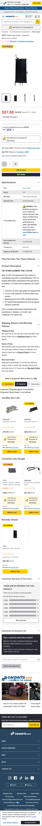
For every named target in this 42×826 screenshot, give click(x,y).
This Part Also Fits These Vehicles (18, 259)
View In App (36, 3)
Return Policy (23, 352)
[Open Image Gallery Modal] (21, 69)
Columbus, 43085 (23, 152)
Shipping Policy (24, 337)
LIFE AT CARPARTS (8, 748)
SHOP (4, 741)
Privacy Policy (9, 796)
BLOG (4, 762)
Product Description (11, 266)
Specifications (9, 182)
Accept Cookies (30, 822)
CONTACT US (6, 769)
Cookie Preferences (10, 802)
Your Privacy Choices (32, 802)
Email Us (22, 384)
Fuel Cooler (26, 188)
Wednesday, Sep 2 (33, 148)
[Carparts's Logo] (12, 16)
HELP (4, 755)
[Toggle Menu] (3, 16)
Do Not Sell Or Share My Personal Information (21, 805)
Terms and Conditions (30, 796)
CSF (24, 192)
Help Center (35, 384)
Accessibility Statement (33, 799)
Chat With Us (9, 384)
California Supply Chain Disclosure (12, 799)
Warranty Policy (33, 368)
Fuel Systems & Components (20, 32)
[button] (21, 3)
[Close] (39, 812)
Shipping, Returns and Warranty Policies (17, 325)
